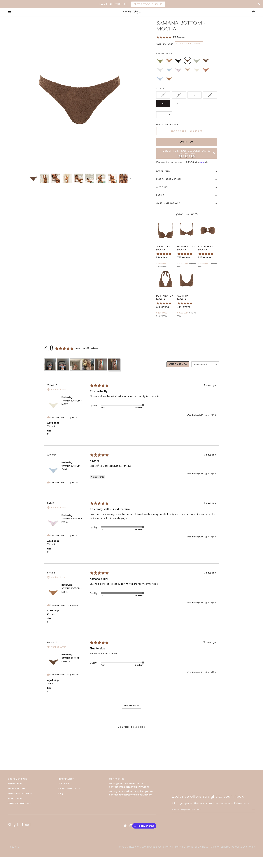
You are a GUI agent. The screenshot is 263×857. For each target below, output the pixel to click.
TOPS (178, 846)
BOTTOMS (187, 846)
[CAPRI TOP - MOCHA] (186, 280)
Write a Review (178, 364)
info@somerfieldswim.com (134, 786)
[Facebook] (125, 825)
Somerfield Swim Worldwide (138, 846)
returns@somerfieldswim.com (135, 794)
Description (164, 171)
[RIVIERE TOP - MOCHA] (207, 230)
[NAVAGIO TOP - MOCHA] (186, 230)
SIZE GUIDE (63, 783)
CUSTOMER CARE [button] (17, 779)
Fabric (160, 195)
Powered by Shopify (243, 846)
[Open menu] (12, 12)
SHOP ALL (168, 846)
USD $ (13, 846)
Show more (130, 705)
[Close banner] (259, 4)
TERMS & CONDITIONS (19, 803)
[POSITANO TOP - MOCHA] (165, 280)
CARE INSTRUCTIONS (69, 788)
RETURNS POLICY (16, 783)
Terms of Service (219, 846)
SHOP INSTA (201, 846)
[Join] (252, 809)
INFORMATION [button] (66, 779)
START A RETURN (16, 788)
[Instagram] (131, 825)
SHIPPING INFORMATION (20, 793)
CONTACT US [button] (116, 779)
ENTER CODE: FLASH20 (148, 4)
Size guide (162, 187)
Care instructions (168, 203)
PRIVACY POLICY (16, 798)
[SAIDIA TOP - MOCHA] (165, 230)
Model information (168, 179)
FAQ (60, 793)
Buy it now (186, 141)
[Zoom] (80, 96)
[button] (171, 37)
